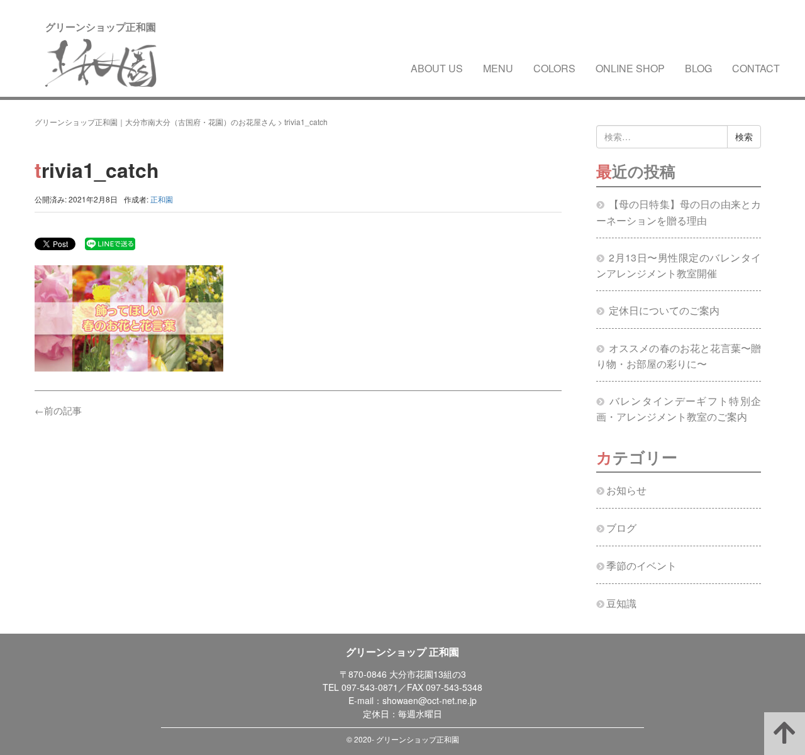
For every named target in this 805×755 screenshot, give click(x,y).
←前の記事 (58, 410)
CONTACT (756, 68)
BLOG (698, 68)
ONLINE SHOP (630, 68)
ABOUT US (437, 68)
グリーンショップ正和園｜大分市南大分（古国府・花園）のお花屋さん (155, 121)
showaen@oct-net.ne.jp (429, 700)
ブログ (621, 528)
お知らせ (626, 490)
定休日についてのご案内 (664, 310)
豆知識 (621, 603)
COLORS (554, 68)
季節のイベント (641, 565)
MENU (498, 68)
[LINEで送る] (110, 243)
